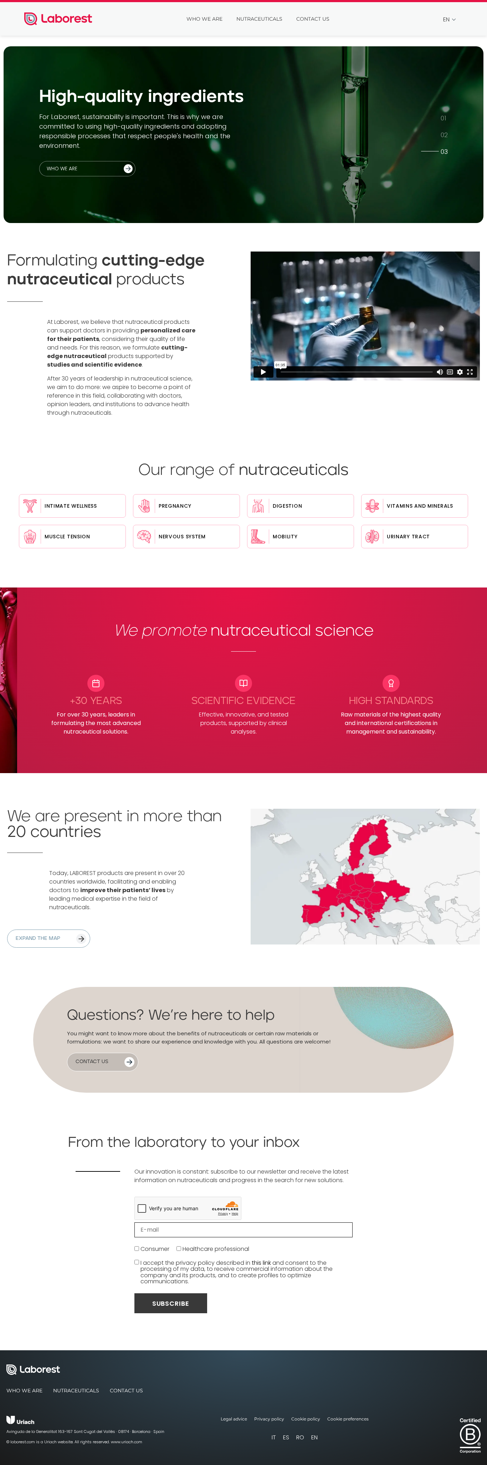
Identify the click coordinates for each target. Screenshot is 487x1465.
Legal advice (234, 1419)
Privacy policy (269, 1419)
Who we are (204, 19)
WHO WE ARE (62, 168)
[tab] (444, 118)
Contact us (312, 19)
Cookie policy (305, 1419)
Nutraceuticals (259, 19)
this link (261, 1263)
